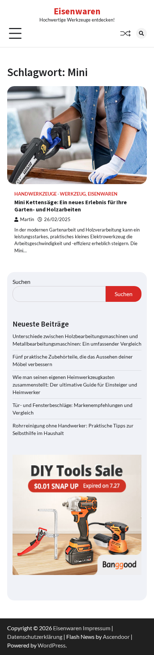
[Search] (141, 33)
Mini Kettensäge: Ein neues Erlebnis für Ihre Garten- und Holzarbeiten (70, 205)
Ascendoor (116, 636)
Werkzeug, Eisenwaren (88, 194)
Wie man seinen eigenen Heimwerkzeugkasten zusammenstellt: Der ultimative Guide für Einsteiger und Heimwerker (75, 384)
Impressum (96, 627)
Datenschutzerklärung (34, 636)
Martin (27, 219)
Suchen (21, 281)
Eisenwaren (77, 11)
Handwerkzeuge (35, 194)
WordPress (52, 645)
